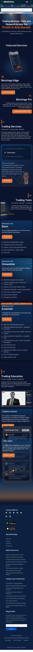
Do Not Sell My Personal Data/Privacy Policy (16, 638)
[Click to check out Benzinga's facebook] (6, 514)
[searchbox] (17, 10)
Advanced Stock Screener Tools (14, 554)
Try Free (7, 319)
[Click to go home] (9, 2)
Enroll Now (8, 455)
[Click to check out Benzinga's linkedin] (14, 514)
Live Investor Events (11, 600)
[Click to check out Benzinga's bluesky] (6, 518)
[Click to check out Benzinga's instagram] (10, 514)
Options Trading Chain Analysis (14, 557)
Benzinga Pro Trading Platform (14, 583)
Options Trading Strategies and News (16, 585)
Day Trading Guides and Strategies (15, 598)
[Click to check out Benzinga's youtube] (21, 514)
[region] (16, 166)
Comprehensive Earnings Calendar (15, 559)
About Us (8, 538)
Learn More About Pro (22, 111)
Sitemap (25, 640)
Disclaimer (8, 640)
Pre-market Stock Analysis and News (16, 603)
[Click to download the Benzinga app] (11, 523)
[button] (26, 2)
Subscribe (11, 628)
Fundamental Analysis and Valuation (16, 596)
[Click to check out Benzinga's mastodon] (10, 518)
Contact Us (9, 546)
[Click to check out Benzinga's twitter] (17, 514)
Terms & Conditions (16, 635)
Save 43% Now (8, 92)
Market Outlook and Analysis (13, 570)
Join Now (7, 181)
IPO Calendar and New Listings (14, 568)
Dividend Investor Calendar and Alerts (16, 562)
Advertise (8, 543)
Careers (8, 541)
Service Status (17, 640)
